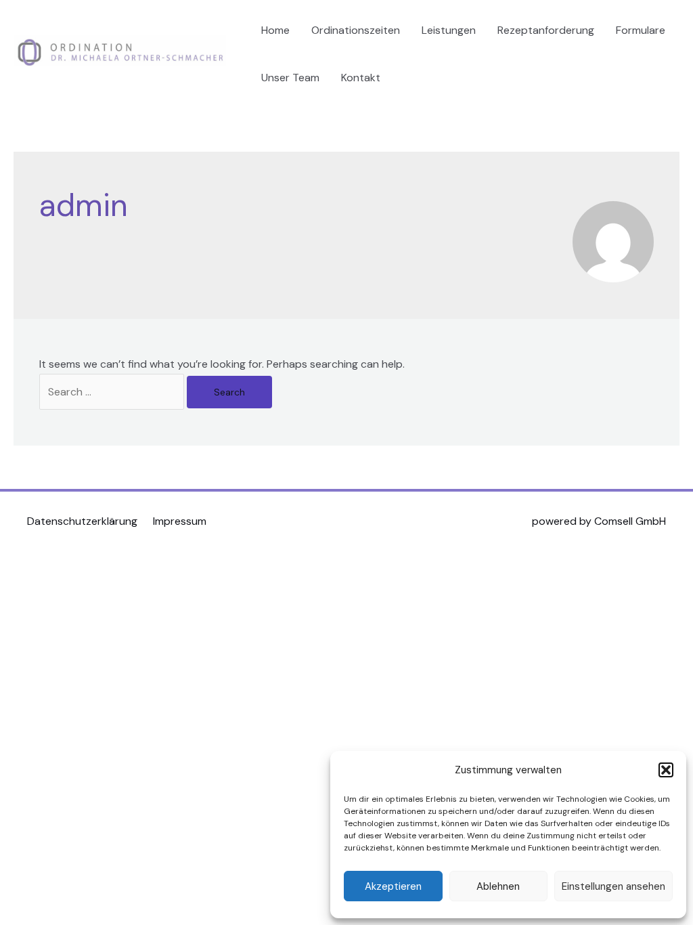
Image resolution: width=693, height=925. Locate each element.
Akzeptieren (393, 886)
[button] (666, 770)
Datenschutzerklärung (82, 521)
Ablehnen (498, 886)
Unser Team (290, 77)
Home (275, 30)
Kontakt (360, 77)
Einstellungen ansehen (613, 886)
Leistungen (449, 30)
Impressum (179, 521)
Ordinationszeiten (355, 30)
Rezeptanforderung (545, 30)
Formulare (640, 30)
